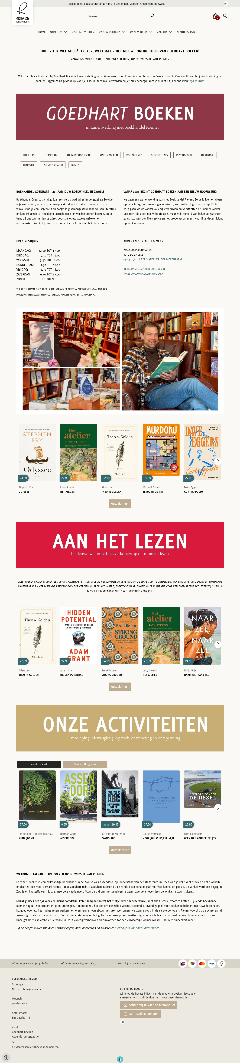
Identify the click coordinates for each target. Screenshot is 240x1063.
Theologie (207, 155)
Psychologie (184, 155)
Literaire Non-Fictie (78, 155)
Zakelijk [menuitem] (162, 32)
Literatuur (50, 155)
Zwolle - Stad (39, 764)
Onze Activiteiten (83, 32)
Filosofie (28, 165)
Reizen (75, 165)
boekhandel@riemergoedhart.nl (161, 259)
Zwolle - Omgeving (85, 764)
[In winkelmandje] (37, 447)
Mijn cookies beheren (143, 1014)
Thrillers (29, 155)
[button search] (152, 16)
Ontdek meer (120, 503)
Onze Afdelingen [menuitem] (110, 32)
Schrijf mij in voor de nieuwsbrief (152, 1005)
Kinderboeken (109, 155)
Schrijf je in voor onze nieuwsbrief (137, 928)
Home (42, 32)
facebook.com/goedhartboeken (143, 273)
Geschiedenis (159, 155)
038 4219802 (197, 81)
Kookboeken (134, 155)
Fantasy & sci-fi (53, 165)
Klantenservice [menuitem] (187, 32)
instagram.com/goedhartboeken (144, 269)
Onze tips (56, 32)
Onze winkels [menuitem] (139, 32)
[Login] (224, 16)
